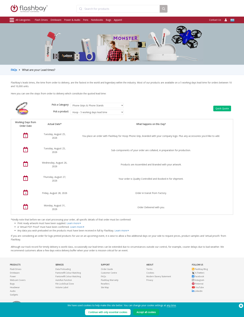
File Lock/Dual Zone (64, 283)
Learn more (73, 223)
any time (171, 305)
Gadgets (14, 294)
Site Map (105, 287)
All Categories (23, 19)
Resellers (105, 283)
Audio (13, 291)
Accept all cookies (146, 312)
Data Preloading (63, 269)
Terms (149, 269)
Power (13, 276)
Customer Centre (109, 272)
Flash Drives (41, 19)
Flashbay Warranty (109, 280)
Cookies (150, 272)
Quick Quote (222, 108)
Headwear (15, 287)
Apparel (118, 19)
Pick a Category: (60, 104)
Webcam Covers (17, 280)
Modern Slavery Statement (158, 276)
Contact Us (215, 19)
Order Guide (107, 269)
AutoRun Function (63, 280)
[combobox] (118, 9)
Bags (108, 19)
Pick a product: (61, 111)
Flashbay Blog (201, 269)
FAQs (14, 70)
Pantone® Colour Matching (68, 272)
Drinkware (55, 19)
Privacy (149, 280)
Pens (85, 19)
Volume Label (61, 287)
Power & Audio (72, 19)
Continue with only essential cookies (107, 312)
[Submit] (80, 8)
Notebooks (97, 19)
